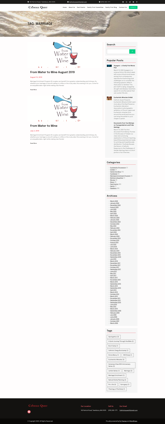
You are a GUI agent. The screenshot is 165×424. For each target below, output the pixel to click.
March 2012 (114, 296)
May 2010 (113, 306)
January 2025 (114, 219)
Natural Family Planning (117, 380)
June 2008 (113, 317)
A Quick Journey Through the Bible (121, 341)
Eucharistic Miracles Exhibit (123, 97)
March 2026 (114, 201)
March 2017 (114, 277)
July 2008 (113, 315)
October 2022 (114, 224)
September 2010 (115, 302)
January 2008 (114, 319)
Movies (112, 180)
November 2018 (115, 255)
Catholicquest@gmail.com (78, 2)
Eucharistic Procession (118, 167)
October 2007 (114, 321)
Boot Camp (113, 346)
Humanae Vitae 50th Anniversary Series (119, 365)
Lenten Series (114, 371)
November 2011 (115, 298)
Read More (33, 90)
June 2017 (113, 271)
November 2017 (115, 265)
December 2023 (115, 222)
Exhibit (112, 169)
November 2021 (115, 230)
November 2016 (115, 279)
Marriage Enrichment (116, 375)
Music (112, 182)
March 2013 (114, 292)
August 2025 (114, 207)
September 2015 (115, 284)
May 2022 (113, 226)
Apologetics (113, 337)
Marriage (128, 371)
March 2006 (114, 323)
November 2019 (115, 238)
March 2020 (114, 234)
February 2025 (114, 217)
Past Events (114, 184)
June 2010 (113, 304)
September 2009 (115, 311)
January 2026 (114, 203)
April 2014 (113, 290)
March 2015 (114, 286)
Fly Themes (123, 421)
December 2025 (115, 205)
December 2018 (115, 253)
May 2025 (113, 211)
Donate (133, 7)
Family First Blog (115, 172)
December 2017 (115, 263)
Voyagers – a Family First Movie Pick (124, 67)
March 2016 (114, 282)
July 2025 (113, 209)
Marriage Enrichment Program (120, 176)
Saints (112, 186)
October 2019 (114, 240)
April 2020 (113, 232)
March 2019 (114, 248)
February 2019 (114, 251)
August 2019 (114, 242)
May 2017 (113, 273)
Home (65, 7)
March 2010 (114, 308)
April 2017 (113, 275)
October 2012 (114, 294)
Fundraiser (113, 174)
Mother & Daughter (116, 178)
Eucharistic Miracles (116, 359)
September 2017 (115, 269)
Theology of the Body (116, 389)
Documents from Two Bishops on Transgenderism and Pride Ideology (124, 125)
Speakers (113, 188)
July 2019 (113, 244)
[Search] (132, 51)
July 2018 (113, 259)
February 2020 (114, 236)
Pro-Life (112, 384)
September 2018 (115, 257)
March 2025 (114, 215)
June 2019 (113, 246)
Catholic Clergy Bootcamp (118, 350)
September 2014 (115, 288)
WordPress (133, 421)
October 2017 (114, 267)
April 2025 (113, 213)
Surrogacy (124, 384)
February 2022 (114, 228)
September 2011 (115, 300)
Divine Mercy (113, 355)
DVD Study (127, 355)
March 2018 (114, 261)
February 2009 (114, 313)
